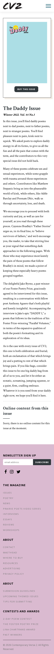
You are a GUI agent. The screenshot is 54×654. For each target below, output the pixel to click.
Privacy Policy (13, 573)
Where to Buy (13, 557)
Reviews (8, 524)
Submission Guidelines (19, 590)
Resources (10, 563)
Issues (7, 492)
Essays (7, 519)
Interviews (11, 513)
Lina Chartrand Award (19, 629)
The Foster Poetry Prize (21, 624)
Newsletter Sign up (19, 455)
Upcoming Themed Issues (20, 596)
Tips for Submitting (17, 601)
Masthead (10, 552)
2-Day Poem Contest (17, 618)
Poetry (8, 498)
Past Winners (12, 634)
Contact (9, 547)
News (6, 503)
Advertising (11, 568)
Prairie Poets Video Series (22, 508)
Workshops (11, 529)
